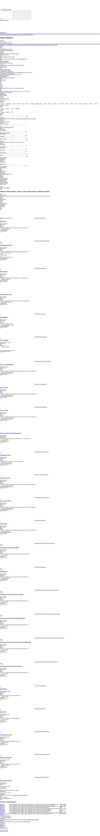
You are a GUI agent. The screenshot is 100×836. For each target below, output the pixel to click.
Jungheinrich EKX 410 (6, 757)
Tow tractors (16, 34)
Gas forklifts (59, 33)
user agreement (24, 795)
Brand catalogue (35, 819)
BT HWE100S (3, 689)
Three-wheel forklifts (52, 33)
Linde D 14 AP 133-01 (5, 500)
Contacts (8, 815)
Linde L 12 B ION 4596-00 (6, 364)
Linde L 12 (2, 808)
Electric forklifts (45, 33)
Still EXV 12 (2, 811)
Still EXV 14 (2, 805)
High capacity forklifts (80, 33)
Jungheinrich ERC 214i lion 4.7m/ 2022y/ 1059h (12, 618)
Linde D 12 (2, 812)
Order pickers (11, 34)
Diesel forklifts (39, 33)
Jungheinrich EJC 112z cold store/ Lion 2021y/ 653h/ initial (15, 642)
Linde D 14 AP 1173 (5, 478)
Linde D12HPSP (4, 340)
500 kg (1, 133)
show (1, 186)
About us (2, 815)
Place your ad (3, 259)
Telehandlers (33, 33)
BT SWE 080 (2, 810)
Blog (31, 819)
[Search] (22, 15)
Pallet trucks (30, 34)
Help (5, 815)
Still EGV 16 (3, 712)
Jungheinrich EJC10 (5, 455)
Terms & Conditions (4, 819)
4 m (2, 146)
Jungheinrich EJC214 (5, 294)
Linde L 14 (2, 804)
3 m (1, 146)
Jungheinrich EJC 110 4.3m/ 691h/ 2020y (10, 666)
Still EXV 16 (2, 807)
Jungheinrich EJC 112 (4, 813)
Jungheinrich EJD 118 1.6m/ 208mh (9, 547)
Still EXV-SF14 (4, 271)
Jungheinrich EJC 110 (6, 734)
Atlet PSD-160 (3, 571)
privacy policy (16, 795)
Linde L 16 (2, 806)
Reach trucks (64, 33)
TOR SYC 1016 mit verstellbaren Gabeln (10, 433)
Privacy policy (11, 819)
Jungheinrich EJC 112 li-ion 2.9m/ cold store (11, 594)
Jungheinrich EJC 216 (6, 245)
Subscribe (2, 794)
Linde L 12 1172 (4, 387)
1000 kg (4, 133)
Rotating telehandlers (89, 33)
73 (3, 797)
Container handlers (23, 34)
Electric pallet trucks (72, 33)
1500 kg (8, 133)
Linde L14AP (3, 523)
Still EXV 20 (2, 809)
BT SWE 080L (3, 317)
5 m (4, 146)
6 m (6, 146)
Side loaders (5, 34)
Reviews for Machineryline (24, 819)
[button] (50, 26)
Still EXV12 (3, 221)
